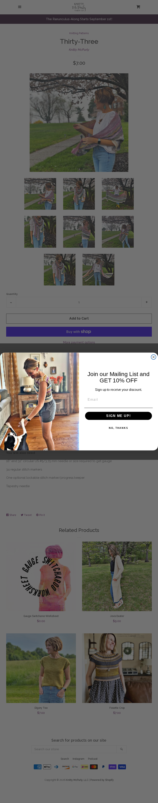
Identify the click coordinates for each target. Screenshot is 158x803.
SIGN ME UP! (118, 416)
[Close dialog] (153, 357)
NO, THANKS (118, 428)
